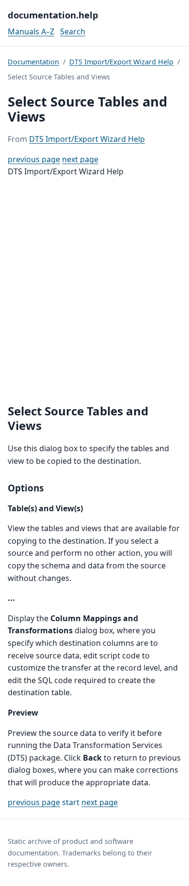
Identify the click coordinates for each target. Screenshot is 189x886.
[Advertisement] (94, 291)
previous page (34, 159)
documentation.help (53, 15)
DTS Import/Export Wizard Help (121, 61)
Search (72, 31)
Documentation (33, 61)
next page (80, 159)
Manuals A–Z (31, 31)
